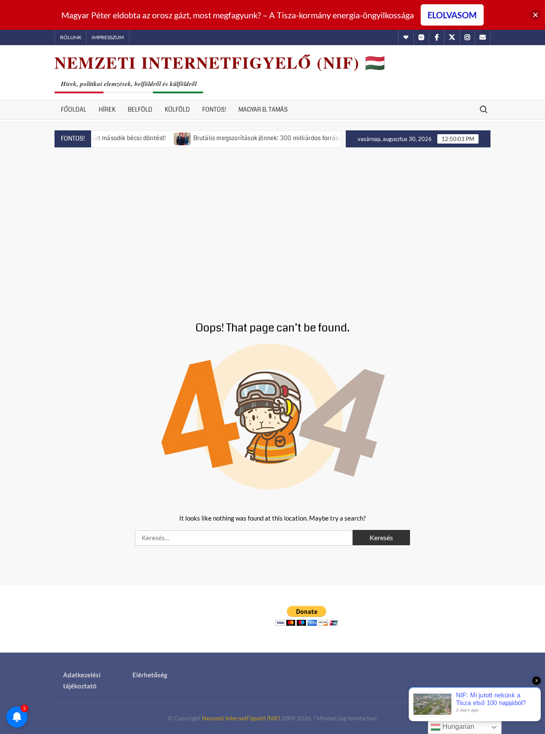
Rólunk (70, 37)
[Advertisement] (272, 224)
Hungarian (457, 726)
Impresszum (108, 37)
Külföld (177, 109)
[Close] (535, 15)
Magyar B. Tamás (263, 109)
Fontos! (214, 109)
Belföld (140, 109)
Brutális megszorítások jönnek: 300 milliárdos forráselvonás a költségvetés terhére (296, 138)
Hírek (107, 109)
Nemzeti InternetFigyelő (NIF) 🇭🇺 (220, 62)
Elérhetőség (149, 675)
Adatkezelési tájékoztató (81, 680)
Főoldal (73, 109)
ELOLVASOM (452, 15)
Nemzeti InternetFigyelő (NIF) (241, 718)
